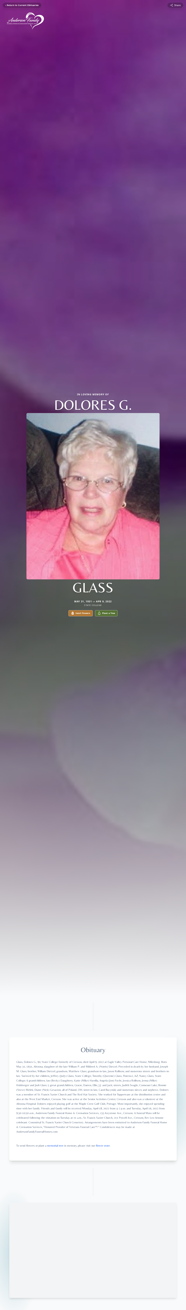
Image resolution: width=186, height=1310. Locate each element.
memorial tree (55, 1145)
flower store (103, 1145)
